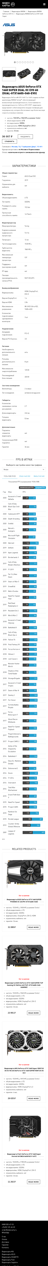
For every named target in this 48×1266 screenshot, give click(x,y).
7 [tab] (30, 62)
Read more (33, 927)
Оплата (4, 1239)
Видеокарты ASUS (8, 1254)
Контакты (5, 1248)
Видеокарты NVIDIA (18, 11)
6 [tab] (28, 62)
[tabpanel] (24, 44)
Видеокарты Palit (8, 1260)
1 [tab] (15, 62)
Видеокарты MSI (8, 1252)
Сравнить (9, 141)
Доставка (5, 1242)
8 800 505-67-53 (8, 1224)
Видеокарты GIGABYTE (10, 1257)
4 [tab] (23, 62)
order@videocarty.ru (9, 1230)
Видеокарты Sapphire (10, 1262)
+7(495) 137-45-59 (8, 1227)
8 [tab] (33, 62)
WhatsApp (5, 1233)
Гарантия (5, 1245)
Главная (6, 11)
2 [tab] (17, 62)
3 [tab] (20, 62)
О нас (4, 1237)
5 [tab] (25, 62)
